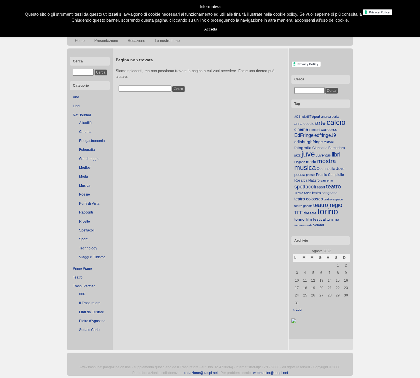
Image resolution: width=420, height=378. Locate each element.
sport (321, 187)
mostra (326, 161)
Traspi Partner (84, 286)
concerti (314, 129)
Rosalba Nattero (307, 180)
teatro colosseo (308, 198)
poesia (299, 174)
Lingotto (299, 162)
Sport (83, 239)
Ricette (84, 221)
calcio (336, 122)
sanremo (327, 180)
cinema (301, 129)
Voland (318, 225)
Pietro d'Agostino (92, 321)
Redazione (136, 40)
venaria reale (303, 225)
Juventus (323, 155)
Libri (76, 106)
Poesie (84, 194)
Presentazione (106, 40)
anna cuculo (304, 123)
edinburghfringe (308, 141)
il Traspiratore (90, 303)
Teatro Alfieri (302, 193)
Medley (85, 168)
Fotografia (87, 150)
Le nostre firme (167, 40)
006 (82, 294)
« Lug (297, 310)
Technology (88, 248)
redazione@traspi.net (201, 373)
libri (336, 154)
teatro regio (327, 205)
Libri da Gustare (91, 312)
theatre (310, 213)
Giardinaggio (89, 159)
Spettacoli (87, 230)
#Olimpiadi (301, 116)
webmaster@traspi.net (270, 373)
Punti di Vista (89, 204)
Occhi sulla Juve (330, 168)
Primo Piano (82, 269)
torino (327, 211)
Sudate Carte (89, 330)
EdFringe (303, 135)
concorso (329, 129)
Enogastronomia (92, 141)
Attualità (85, 123)
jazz (297, 155)
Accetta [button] (210, 29)
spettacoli (305, 187)
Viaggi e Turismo (92, 257)
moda (311, 161)
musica (305, 167)
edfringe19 (325, 135)
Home (80, 40)
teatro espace (333, 199)
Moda (83, 176)
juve (308, 154)
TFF (298, 212)
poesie (310, 174)
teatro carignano (324, 193)
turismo (333, 219)
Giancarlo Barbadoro (328, 148)
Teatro (78, 277)
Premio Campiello (330, 175)
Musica (84, 186)
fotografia (302, 147)
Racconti (86, 212)
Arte (76, 97)
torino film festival (310, 219)
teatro (333, 186)
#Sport (314, 116)
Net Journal (82, 115)
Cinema (85, 132)
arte (320, 122)
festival (328, 142)
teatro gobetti (303, 206)
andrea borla (330, 116)
